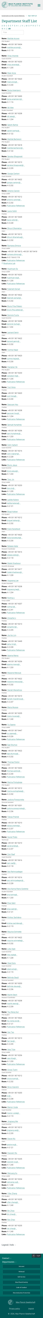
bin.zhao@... (12, 1214)
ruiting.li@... (11, 607)
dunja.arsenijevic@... (15, 99)
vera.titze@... (12, 1058)
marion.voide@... (13, 1113)
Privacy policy (14, 1309)
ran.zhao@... (12, 1229)
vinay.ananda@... (14, 65)
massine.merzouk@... (15, 682)
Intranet (21, 1266)
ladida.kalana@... (14, 503)
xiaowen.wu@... (13, 1162)
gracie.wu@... (12, 1145)
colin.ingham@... (13, 454)
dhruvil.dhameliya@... (15, 237)
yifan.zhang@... (13, 1202)
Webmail (21, 1271)
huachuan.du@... (13, 278)
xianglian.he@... (13, 376)
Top (38, 1256)
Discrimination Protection (21, 1293)
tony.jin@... (11, 488)
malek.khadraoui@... (15, 572)
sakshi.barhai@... (14, 131)
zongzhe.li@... (12, 627)
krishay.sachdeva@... (15, 923)
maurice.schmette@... (15, 941)
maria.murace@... (14, 716)
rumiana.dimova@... (15, 254)
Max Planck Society (21, 1282)
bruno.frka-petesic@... (15, 310)
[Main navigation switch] (39, 5)
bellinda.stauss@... (14, 986)
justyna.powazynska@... (16, 808)
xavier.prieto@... (13, 846)
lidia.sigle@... (12, 955)
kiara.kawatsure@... (14, 538)
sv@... (9, 1096)
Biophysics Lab (9, 263)
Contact (6, 1258)
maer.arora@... (12, 82)
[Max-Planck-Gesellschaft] (12, 1302)
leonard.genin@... (14, 341)
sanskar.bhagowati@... (16, 165)
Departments (8, 1262)
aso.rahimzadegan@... (16, 880)
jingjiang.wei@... (13, 1130)
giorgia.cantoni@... (14, 183)
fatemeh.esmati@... (14, 298)
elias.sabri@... (12, 909)
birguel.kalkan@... (14, 520)
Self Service (21, 1277)
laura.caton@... (13, 220)
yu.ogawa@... (12, 733)
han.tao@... (11, 1041)
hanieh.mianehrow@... (15, 699)
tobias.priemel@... (14, 826)
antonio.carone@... (14, 200)
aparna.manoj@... (14, 664)
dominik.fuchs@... (14, 324)
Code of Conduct (21, 1287)
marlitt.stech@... (13, 1004)
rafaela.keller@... (13, 555)
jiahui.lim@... (12, 644)
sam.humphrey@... (14, 434)
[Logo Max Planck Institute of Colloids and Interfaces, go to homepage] (17, 5)
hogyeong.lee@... (13, 589)
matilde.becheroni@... (15, 148)
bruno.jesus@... (13, 471)
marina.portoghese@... (16, 791)
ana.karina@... (12, 895)
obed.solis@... (12, 969)
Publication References (16, 206)
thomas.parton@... (14, 771)
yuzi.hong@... (12, 396)
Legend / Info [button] (8, 1245)
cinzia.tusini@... (13, 1079)
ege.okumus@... (13, 754)
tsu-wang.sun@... (14, 1021)
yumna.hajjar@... (13, 359)
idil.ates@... (11, 116)
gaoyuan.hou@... (13, 413)
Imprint (31, 1309)
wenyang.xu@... (13, 1182)
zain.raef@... (12, 863)
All (9, 29)
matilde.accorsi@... (14, 47)
